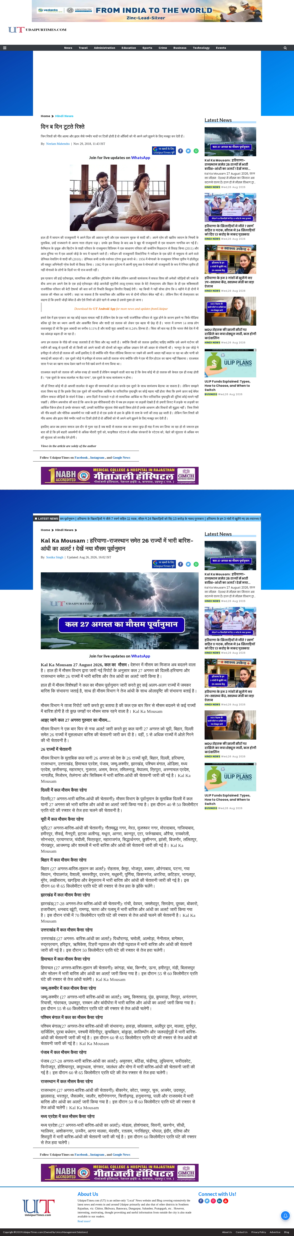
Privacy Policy (258, 1232)
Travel (83, 47)
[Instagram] (213, 1200)
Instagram (97, 457)
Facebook (81, 457)
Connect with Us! (217, 1194)
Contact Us (242, 1232)
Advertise (275, 1232)
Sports (147, 47)
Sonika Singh (54, 557)
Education (129, 47)
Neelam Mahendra (58, 143)
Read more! (84, 1221)
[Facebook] (200, 1200)
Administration (104, 47)
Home (45, 116)
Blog (286, 1232)
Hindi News (64, 116)
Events (221, 47)
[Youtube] (225, 1200)
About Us (88, 1194)
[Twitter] (207, 1200)
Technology (201, 47)
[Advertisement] (147, 79)
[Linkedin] (219, 1200)
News (68, 47)
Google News (121, 457)
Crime (163, 47)
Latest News (218, 120)
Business (179, 47)
